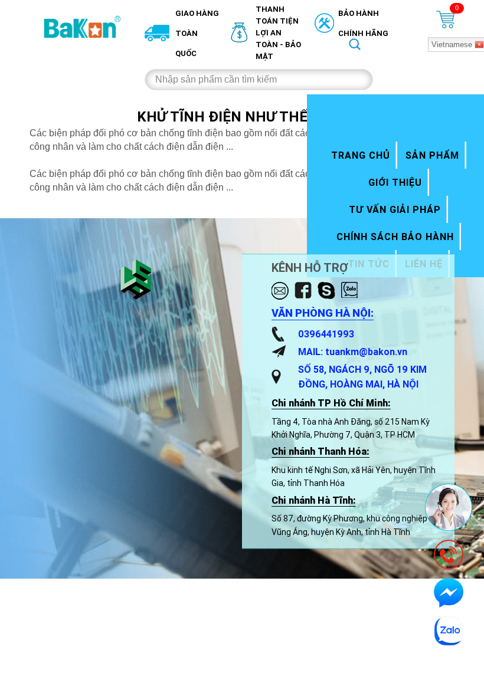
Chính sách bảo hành (395, 236)
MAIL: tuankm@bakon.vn (352, 351)
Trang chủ (360, 155)
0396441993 (326, 334)
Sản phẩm (432, 155)
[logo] (82, 26)
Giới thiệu (395, 182)
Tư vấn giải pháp (395, 209)
